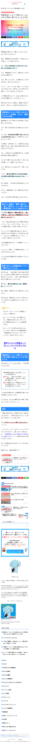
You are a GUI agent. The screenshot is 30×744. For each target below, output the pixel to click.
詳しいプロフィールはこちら (15, 601)
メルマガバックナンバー (9, 704)
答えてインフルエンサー (9, 730)
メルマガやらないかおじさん (10, 637)
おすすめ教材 (6, 671)
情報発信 (5, 712)
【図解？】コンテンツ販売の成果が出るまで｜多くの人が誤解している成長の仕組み (15, 647)
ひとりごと (6, 686)
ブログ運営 (6, 693)
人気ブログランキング (6, 619)
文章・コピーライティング (10, 715)
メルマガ (5, 700)
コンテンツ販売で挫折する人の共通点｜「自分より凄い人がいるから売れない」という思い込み (15, 653)
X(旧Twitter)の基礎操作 (9, 667)
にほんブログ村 (5, 623)
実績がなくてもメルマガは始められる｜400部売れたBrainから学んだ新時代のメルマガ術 (15, 633)
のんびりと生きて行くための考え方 (7, 12)
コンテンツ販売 (7, 689)
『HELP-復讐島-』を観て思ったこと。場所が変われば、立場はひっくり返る (15, 642)
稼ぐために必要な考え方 (9, 726)
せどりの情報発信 (7, 678)
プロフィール (6, 697)
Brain (4, 660)
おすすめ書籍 (6, 675)
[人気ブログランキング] (8, 618)
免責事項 (20, 739)
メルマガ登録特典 (7, 708)
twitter (5, 664)
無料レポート (6, 723)
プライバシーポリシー (12, 739)
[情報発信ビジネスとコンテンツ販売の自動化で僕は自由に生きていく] (15, 4)
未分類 (5, 719)
